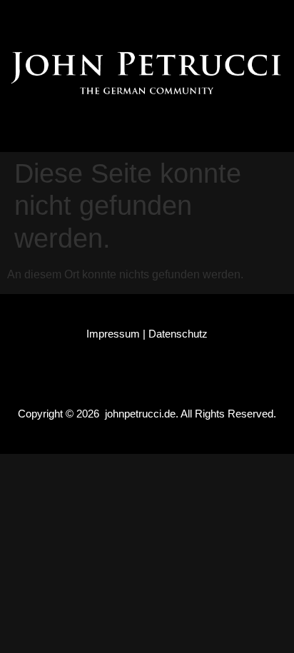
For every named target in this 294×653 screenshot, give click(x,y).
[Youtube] (201, 18)
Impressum (113, 334)
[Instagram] (119, 18)
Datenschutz (178, 334)
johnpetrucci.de (140, 414)
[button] (147, 128)
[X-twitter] (160, 18)
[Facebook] (79, 18)
